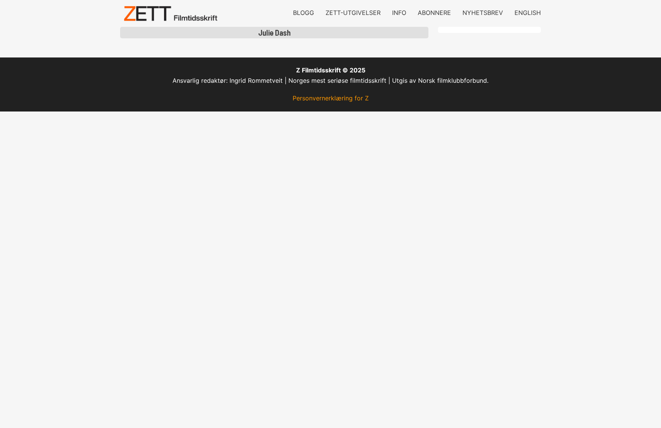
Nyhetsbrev (482, 12)
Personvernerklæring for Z (331, 98)
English (527, 12)
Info (399, 12)
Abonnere (434, 12)
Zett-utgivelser (353, 12)
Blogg (303, 12)
